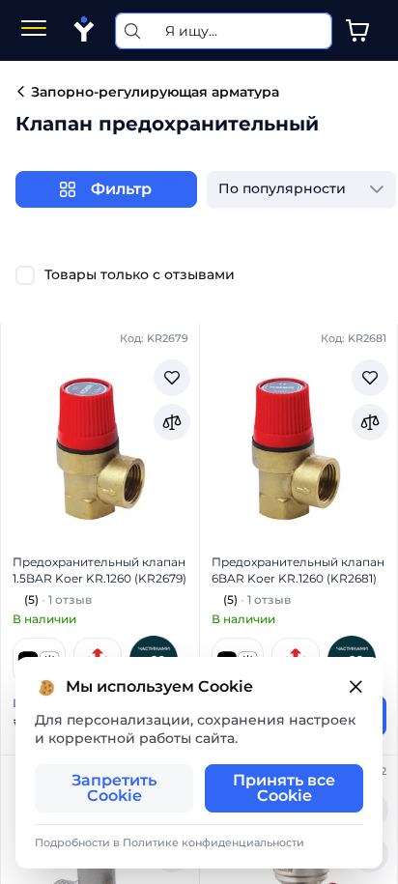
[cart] (357, 31)
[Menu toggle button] (33, 30)
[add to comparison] (172, 422)
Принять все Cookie (284, 788)
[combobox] (282, 189)
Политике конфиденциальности (213, 842)
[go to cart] (357, 31)
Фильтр (121, 189)
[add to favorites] (172, 377)
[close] (355, 687)
